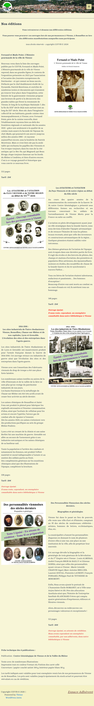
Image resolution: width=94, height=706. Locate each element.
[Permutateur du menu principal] (89, 6)
